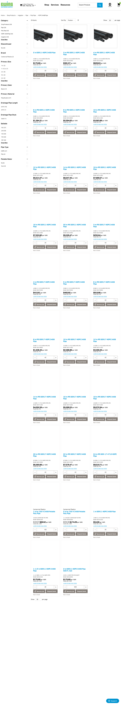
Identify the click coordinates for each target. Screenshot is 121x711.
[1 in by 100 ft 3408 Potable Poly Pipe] (45, 496)
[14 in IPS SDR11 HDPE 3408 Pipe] (75, 151)
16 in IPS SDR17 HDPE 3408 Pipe (74, 398)
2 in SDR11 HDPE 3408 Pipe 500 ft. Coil (74, 570)
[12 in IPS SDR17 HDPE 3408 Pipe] (105, 324)
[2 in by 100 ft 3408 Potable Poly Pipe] (75, 496)
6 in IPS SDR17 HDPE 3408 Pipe (104, 283)
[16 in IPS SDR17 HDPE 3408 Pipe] (75, 381)
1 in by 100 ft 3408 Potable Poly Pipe (44, 513)
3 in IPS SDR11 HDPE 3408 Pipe (74, 54)
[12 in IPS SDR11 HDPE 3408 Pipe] (45, 151)
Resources (65, 5)
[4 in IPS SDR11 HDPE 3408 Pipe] (105, 37)
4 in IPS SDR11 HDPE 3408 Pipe (104, 54)
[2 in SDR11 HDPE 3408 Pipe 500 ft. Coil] (75, 553)
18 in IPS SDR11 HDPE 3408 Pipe (44, 226)
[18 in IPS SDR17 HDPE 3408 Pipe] (105, 381)
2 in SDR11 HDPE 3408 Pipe (44, 53)
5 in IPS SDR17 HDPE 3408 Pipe (74, 283)
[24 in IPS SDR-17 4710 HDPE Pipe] (105, 438)
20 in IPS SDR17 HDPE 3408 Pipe (44, 455)
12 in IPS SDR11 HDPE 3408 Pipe (44, 168)
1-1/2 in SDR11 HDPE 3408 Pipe (44, 570)
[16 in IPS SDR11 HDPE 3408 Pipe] (105, 151)
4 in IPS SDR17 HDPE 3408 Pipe (44, 283)
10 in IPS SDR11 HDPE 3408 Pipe (104, 111)
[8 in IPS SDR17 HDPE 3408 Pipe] (45, 324)
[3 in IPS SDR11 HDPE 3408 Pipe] (75, 37)
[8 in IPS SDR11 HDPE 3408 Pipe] (75, 94)
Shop (46, 5)
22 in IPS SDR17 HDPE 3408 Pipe (74, 455)
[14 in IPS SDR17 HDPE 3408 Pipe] (45, 381)
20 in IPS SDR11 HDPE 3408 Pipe (74, 226)
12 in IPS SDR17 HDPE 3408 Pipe (104, 340)
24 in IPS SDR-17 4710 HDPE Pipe (105, 455)
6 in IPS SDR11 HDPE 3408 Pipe (44, 111)
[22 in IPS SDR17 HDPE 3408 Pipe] (75, 438)
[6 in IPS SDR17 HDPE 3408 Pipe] (105, 266)
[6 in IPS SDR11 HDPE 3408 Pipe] (45, 94)
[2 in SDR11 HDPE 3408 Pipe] (45, 37)
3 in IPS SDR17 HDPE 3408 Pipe (104, 226)
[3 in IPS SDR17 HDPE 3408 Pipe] (105, 209)
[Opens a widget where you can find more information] (112, 701)
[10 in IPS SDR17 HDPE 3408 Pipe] (75, 324)
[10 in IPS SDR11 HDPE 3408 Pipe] (105, 94)
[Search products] (100, 5)
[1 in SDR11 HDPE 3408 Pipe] (105, 496)
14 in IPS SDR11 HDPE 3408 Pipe (74, 168)
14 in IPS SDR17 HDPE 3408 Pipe (44, 398)
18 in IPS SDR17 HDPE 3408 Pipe (104, 398)
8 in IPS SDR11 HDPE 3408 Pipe (74, 111)
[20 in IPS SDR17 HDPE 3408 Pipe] (45, 438)
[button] (15, 20)
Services (55, 5)
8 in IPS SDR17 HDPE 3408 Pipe (44, 340)
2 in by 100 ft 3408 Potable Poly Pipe (74, 513)
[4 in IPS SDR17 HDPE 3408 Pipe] (45, 266)
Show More (4, 39)
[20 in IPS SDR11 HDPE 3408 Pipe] (75, 209)
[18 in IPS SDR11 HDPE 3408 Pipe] (45, 209)
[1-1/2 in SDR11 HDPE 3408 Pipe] (45, 553)
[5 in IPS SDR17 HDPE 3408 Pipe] (75, 266)
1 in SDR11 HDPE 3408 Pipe (104, 512)
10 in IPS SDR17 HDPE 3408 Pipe (74, 340)
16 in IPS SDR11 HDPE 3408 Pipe (104, 168)
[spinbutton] (45, 70)
